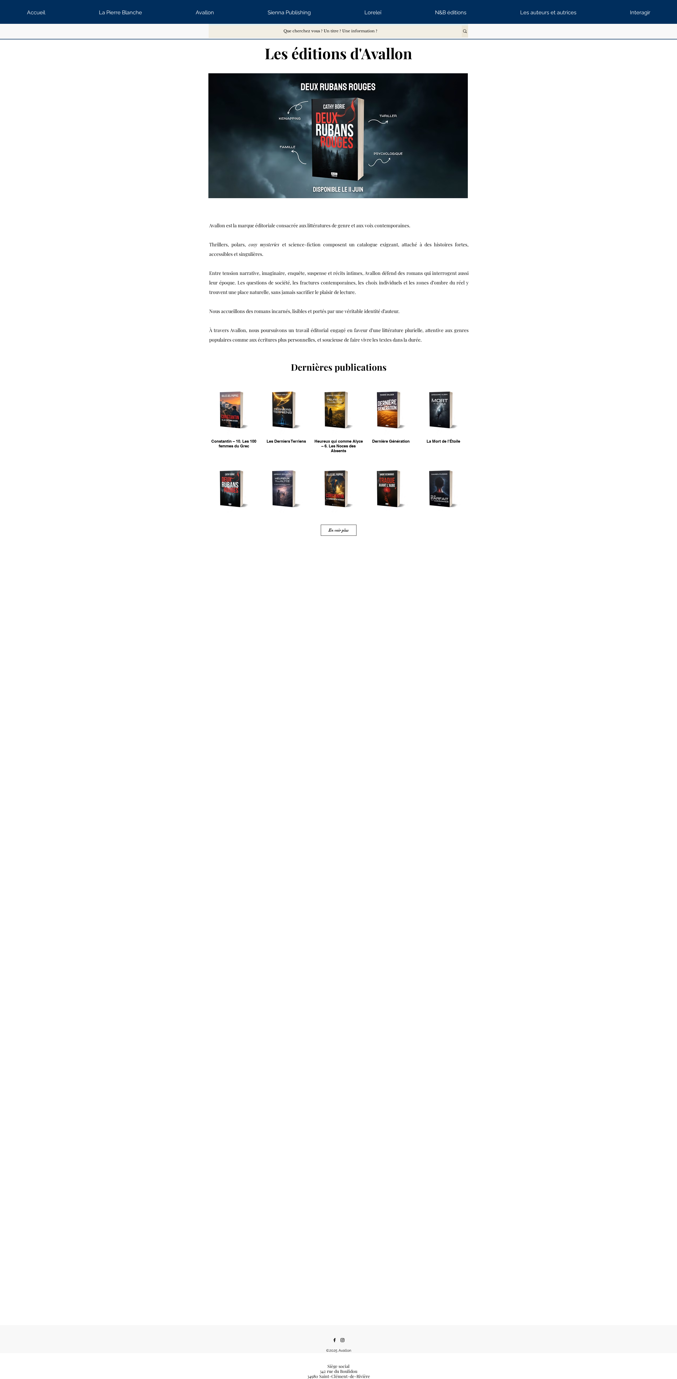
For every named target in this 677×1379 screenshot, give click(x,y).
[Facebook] (334, 1340)
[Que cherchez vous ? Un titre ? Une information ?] (465, 31)
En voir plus (339, 530)
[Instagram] (342, 1340)
